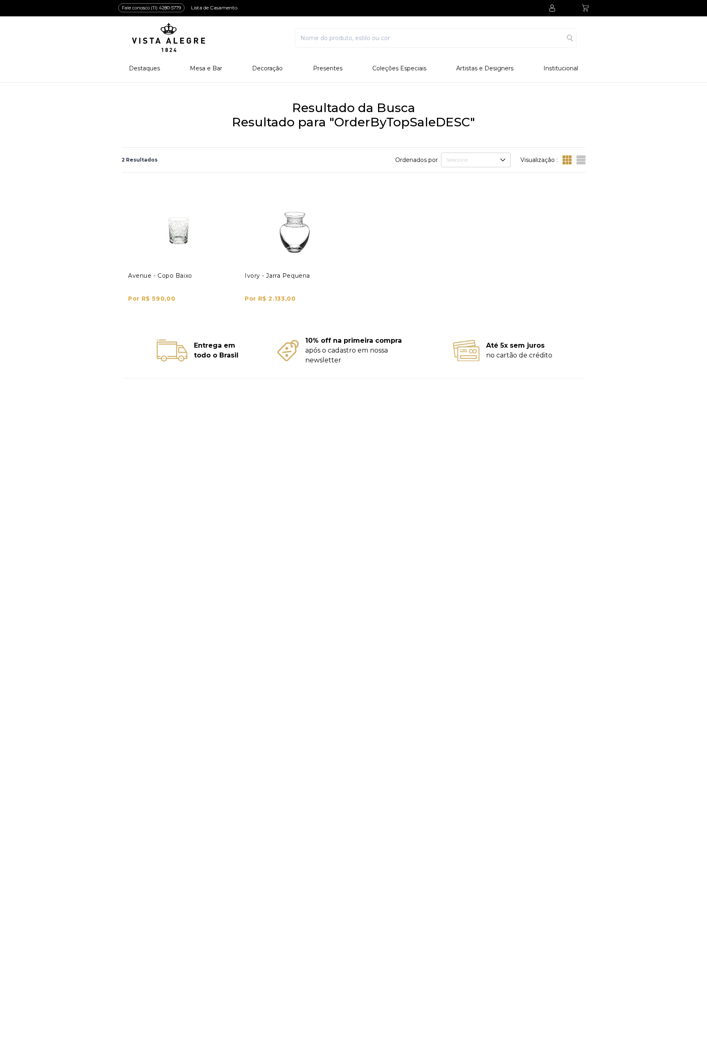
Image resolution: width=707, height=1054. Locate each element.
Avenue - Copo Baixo (160, 275)
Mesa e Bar (206, 68)
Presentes (327, 68)
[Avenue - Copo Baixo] (178, 231)
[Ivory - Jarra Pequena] (295, 231)
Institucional (560, 68)
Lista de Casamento (214, 7)
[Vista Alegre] (168, 38)
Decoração (267, 68)
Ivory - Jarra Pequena (277, 275)
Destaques (144, 68)
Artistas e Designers (484, 68)
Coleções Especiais (399, 68)
